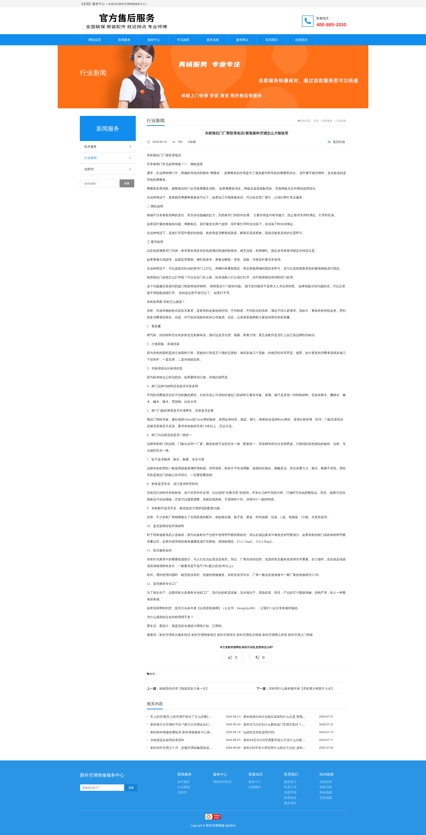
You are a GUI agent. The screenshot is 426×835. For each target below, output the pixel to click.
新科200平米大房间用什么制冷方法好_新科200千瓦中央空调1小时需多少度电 (274, 748)
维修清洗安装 (222, 781)
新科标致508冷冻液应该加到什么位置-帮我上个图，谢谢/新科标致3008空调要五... (274, 716)
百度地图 (326, 797)
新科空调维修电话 (203, 635)
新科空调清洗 (226, 635)
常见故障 (183, 40)
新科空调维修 (215, 825)
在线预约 (254, 787)
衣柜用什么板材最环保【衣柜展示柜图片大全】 (295, 688)
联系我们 (272, 40)
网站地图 (326, 792)
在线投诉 (301, 40)
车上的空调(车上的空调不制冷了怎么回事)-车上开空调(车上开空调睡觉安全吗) (181, 716)
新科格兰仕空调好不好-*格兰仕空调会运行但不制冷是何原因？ (181, 724)
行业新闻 (107, 157)
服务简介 (290, 781)
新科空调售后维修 (249, 635)
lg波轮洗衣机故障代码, (259, 732)
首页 (316, 120)
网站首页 (95, 40)
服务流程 (213, 40)
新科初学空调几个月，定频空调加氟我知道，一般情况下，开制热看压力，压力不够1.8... (181, 748)
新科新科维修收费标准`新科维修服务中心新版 (181, 732)
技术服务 (107, 146)
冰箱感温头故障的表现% (167, 740)
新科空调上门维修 (300, 635)
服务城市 (290, 803)
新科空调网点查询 (274, 635)
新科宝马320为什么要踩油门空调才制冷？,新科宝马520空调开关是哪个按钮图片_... (274, 724)
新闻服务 (124, 40)
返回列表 (339, 142)
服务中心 (154, 40)
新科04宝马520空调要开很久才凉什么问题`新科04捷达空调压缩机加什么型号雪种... (274, 740)
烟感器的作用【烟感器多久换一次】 (178, 688)
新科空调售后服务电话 (174, 635)
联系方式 (290, 787)
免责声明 (290, 792)
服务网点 (242, 40)
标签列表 (326, 787)
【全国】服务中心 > (94, 4)
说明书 (107, 169)
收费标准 (290, 797)
